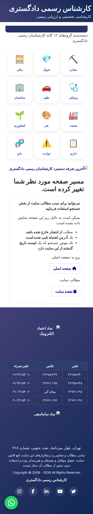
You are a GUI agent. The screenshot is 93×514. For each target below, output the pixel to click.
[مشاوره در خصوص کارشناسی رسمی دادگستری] (11, 502)
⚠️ (46, 146)
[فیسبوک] (32, 491)
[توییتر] (73, 491)
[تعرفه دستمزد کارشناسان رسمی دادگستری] (46, 168)
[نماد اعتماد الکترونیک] (46, 340)
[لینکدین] (46, 491)
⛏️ (73, 62)
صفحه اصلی (62, 268)
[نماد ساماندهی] (46, 424)
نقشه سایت (65, 291)
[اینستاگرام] (19, 491)
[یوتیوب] (60, 491)
